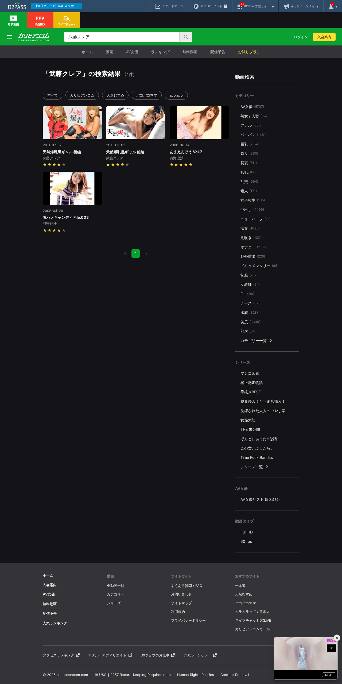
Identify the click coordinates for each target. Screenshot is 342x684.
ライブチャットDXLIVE (253, 620)
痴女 (250, 228)
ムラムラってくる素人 (252, 611)
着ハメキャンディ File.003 (66, 217)
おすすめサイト (247, 576)
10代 (248, 172)
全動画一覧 (115, 585)
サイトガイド (181, 576)
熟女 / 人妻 (254, 116)
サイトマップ (181, 603)
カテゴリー (115, 594)
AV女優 (132, 51)
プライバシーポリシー (188, 620)
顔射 (249, 331)
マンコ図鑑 (249, 373)
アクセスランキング (58, 655)
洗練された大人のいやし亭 (262, 410)
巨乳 (249, 144)
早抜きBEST (250, 392)
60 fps (246, 541)
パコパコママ (146, 95)
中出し (252, 209)
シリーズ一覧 (251, 466)
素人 (248, 191)
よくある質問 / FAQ (186, 585)
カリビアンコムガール (252, 629)
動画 (109, 51)
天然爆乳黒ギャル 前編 (125, 151)
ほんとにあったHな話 (258, 438)
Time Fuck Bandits (256, 457)
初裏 (248, 162)
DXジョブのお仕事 (155, 655)
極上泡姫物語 (251, 382)
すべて (52, 95)
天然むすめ (115, 95)
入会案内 (324, 37)
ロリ (249, 153)
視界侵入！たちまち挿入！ (262, 401)
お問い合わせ (181, 594)
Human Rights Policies (195, 675)
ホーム (87, 51)
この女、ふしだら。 (257, 448)
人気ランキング (55, 623)
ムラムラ (176, 95)
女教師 (250, 284)
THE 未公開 (250, 429)
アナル (250, 125)
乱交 (249, 181)
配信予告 (217, 51)
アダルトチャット (197, 655)
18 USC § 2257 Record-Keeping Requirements (132, 675)
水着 (249, 312)
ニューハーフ (255, 219)
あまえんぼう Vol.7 (186, 151)
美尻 (250, 322)
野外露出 (252, 256)
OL (247, 293)
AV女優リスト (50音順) (260, 499)
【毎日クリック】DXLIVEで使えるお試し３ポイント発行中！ (58, 5)
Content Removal (234, 675)
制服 (249, 275)
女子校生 (252, 200)
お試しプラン (249, 51)
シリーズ (114, 603)
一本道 (240, 585)
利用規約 (178, 611)
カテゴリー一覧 (253, 340)
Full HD (246, 532)
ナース (249, 303)
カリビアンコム (82, 95)
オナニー (253, 247)
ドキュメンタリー (259, 265)
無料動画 (189, 51)
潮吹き (251, 237)
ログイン (301, 37)
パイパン (253, 134)
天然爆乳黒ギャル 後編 (62, 151)
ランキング (160, 51)
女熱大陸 (247, 420)
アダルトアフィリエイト (107, 655)
